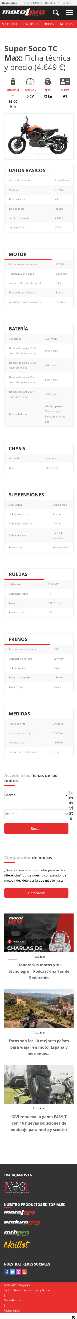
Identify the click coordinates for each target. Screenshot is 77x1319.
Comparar (36, 893)
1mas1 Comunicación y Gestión (32, 1290)
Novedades (30, 24)
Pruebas (49, 24)
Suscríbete (10, 24)
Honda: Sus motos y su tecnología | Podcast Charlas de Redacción (39, 971)
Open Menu (70, 12)
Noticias (66, 24)
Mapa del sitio (12, 1300)
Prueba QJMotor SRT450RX (40, 3)
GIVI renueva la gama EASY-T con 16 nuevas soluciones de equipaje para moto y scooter (39, 1123)
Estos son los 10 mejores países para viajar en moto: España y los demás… (39, 1047)
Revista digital (12, 1310)
